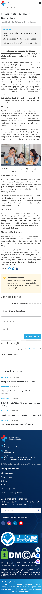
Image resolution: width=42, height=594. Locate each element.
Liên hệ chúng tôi (8, 489)
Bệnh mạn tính (6, 29)
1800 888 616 (9, 452)
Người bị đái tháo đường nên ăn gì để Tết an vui (21, 415)
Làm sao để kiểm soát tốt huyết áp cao (17, 424)
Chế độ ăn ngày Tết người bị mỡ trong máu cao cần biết (20, 404)
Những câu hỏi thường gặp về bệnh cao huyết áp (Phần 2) (20, 392)
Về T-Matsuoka (7, 473)
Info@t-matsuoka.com (13, 447)
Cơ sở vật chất (6, 477)
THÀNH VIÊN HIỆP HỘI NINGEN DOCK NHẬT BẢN (16, 8)
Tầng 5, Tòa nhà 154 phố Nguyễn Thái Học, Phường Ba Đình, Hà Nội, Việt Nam (20, 458)
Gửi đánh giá (31, 336)
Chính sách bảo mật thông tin (13, 493)
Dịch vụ (4, 481)
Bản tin (3, 485)
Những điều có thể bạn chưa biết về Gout (18, 382)
